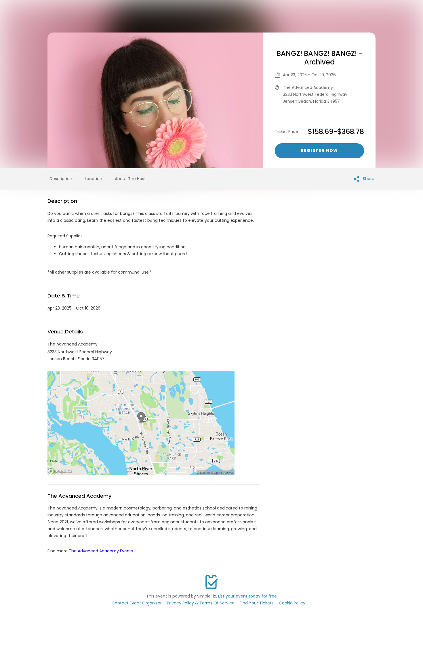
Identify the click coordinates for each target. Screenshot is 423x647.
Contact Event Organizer (137, 603)
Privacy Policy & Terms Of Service (201, 603)
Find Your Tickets (257, 603)
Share (368, 179)
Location (93, 179)
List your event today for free (247, 596)
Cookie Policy (292, 603)
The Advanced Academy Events (101, 551)
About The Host (130, 179)
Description (60, 179)
